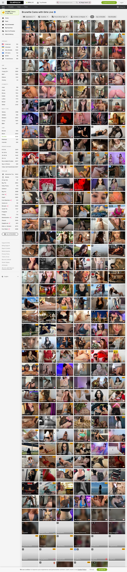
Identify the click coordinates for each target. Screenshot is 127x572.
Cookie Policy (82, 569)
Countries (43, 16)
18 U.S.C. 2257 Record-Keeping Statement (8, 268)
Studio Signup (5, 262)
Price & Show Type (59, 16)
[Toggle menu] (3, 2)
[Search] (76, 2)
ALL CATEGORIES (11, 234)
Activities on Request (79, 16)
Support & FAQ (6, 243)
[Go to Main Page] (15, 2)
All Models (5, 265)
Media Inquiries (6, 251)
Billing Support (6, 245)
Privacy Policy (5, 254)
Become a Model (6, 259)
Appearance (29, 16)
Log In (121, 2)
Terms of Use (5, 256)
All (92, 16)
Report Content (6, 248)
